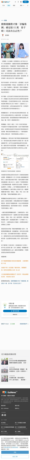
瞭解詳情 (15, 314)
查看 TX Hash (5, 324)
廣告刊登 (17, 405)
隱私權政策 (7, 447)
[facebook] (2, 415)
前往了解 (15, 456)
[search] (28, 5)
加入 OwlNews (5, 408)
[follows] (15, 2)
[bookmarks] (18, 2)
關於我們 (3, 405)
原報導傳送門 (24, 323)
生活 (3, 5)
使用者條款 (15, 447)
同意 (15, 452)
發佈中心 (17, 408)
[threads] (5, 415)
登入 (25, 2)
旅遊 (14, 5)
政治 (9, 5)
